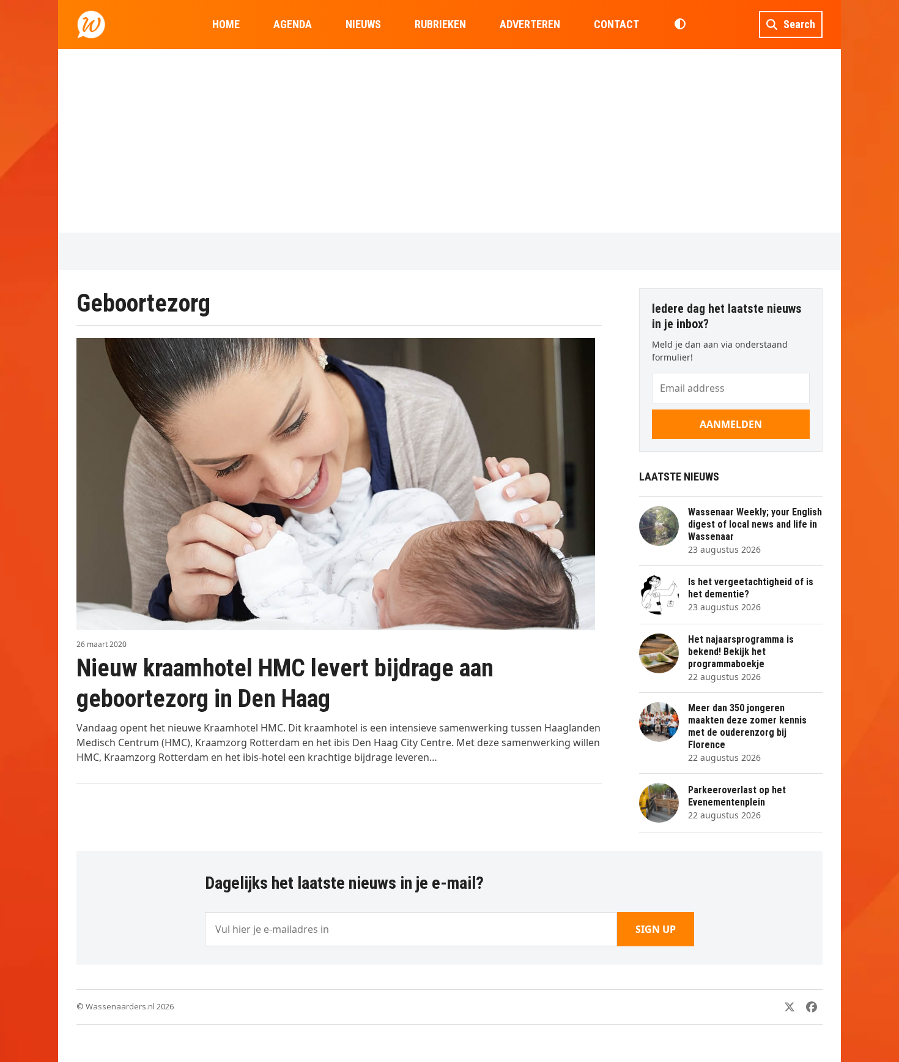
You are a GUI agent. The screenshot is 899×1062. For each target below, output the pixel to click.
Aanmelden (731, 424)
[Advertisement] (449, 140)
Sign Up (655, 929)
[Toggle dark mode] (680, 24)
